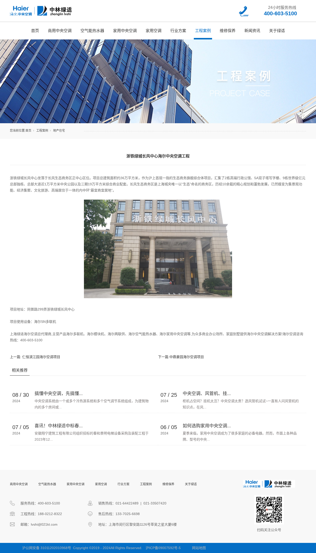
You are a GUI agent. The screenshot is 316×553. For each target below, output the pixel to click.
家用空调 (153, 31)
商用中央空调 (60, 31)
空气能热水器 (92, 31)
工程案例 (203, 31)
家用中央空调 (125, 31)
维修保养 (228, 31)
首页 (35, 31)
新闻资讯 (252, 31)
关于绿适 (277, 31)
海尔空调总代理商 (37, 334)
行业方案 (178, 31)
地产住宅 (59, 130)
